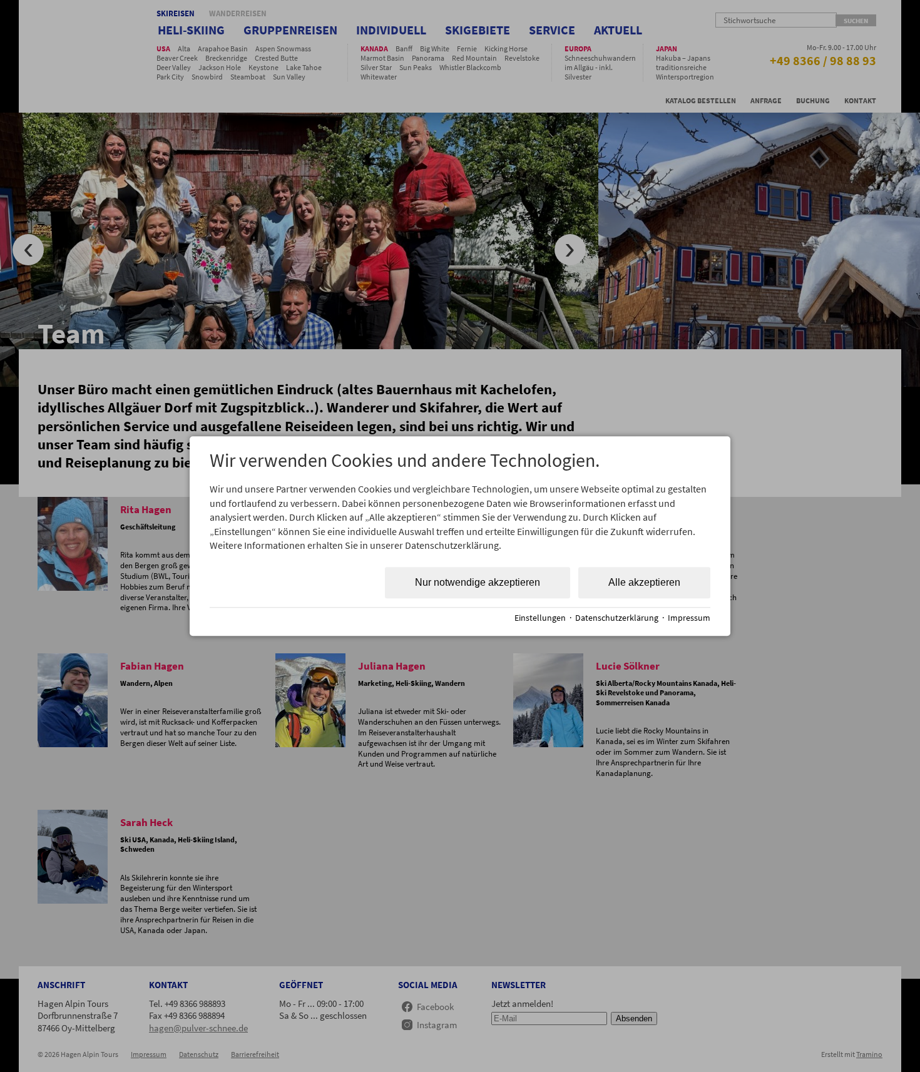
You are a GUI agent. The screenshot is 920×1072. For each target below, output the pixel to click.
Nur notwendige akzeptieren (477, 583)
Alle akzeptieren (644, 583)
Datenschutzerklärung (616, 618)
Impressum (689, 618)
